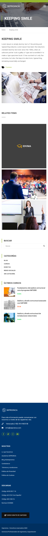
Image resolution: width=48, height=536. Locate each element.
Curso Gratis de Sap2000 (16, 515)
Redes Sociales (9, 270)
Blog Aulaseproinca (8, 460)
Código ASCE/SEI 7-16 (9, 491)
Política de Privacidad (9, 471)
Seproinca (5, 528)
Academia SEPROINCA (9, 456)
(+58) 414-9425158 (21, 424)
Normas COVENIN (7, 503)
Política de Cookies (8, 475)
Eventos (7, 267)
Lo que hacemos (7, 452)
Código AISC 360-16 (8, 499)
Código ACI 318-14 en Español (11, 495)
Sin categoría (9, 274)
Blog (6, 260)
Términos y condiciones (9, 467)
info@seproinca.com (13, 428)
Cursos (7, 264)
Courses (8, 67)
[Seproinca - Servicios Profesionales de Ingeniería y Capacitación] (11, 6)
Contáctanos (6, 463)
